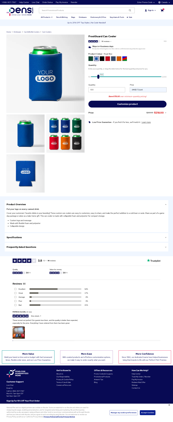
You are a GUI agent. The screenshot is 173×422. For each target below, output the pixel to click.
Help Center (24, 2)
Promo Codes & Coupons (103, 374)
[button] (46, 16)
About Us (59, 374)
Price (132, 85)
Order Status (47, 2)
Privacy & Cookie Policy (64, 379)
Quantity (91, 85)
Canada (164, 2)
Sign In (151, 10)
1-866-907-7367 (9, 2)
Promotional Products (102, 377)
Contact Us (136, 388)
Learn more (146, 122)
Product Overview (16, 204)
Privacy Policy (49, 417)
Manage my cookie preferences (124, 413)
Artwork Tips (98, 379)
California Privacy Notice (65, 417)
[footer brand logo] (17, 373)
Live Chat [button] (36, 2)
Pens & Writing (62, 17)
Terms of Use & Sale (63, 382)
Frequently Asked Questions (21, 247)
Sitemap (135, 385)
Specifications (14, 237)
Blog (95, 382)
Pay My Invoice (62, 2)
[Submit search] (130, 10)
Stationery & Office (98, 17)
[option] (90, 58)
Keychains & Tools (117, 17)
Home (8, 32)
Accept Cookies (147, 413)
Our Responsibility (62, 377)
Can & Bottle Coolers (31, 32)
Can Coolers (46, 32)
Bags (73, 17)
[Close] (169, 405)
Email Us (9, 388)
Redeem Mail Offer (138, 382)
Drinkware (83, 17)
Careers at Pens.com (63, 385)
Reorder (74, 2)
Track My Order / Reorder (141, 377)
